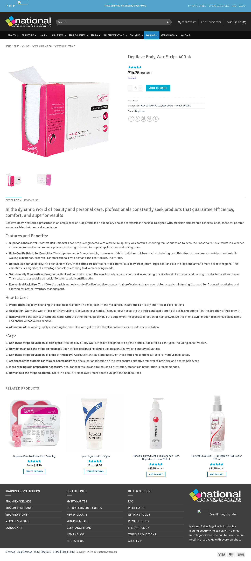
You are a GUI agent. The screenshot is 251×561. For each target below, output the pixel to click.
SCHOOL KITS (14, 527)
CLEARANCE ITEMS (79, 527)
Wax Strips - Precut (64, 46)
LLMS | (57, 552)
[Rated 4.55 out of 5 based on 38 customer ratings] (166, 67)
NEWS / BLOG (75, 534)
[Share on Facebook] (131, 119)
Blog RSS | (47, 552)
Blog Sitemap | (25, 552)
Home (8, 46)
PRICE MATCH (136, 508)
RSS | (37, 552)
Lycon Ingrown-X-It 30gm (95, 456)
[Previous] (5, 438)
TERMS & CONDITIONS (142, 534)
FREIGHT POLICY (138, 527)
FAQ (234, 6)
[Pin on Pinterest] (149, 119)
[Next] (245, 438)
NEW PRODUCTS (77, 514)
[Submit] (168, 22)
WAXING (25, 46)
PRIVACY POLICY (138, 521)
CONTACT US (75, 541)
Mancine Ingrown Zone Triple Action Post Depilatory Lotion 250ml (156, 458)
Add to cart (158, 88)
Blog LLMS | (68, 552)
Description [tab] (13, 200)
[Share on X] (137, 119)
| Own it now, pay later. (222, 514)
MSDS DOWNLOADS (17, 521)
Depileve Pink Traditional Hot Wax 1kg (34, 456)
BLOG (242, 6)
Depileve (139, 111)
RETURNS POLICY (139, 514)
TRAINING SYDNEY (17, 514)
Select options (34, 471)
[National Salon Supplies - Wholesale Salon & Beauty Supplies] (28, 21)
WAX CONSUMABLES (41, 46)
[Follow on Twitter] (14, 6)
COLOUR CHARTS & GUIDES (84, 508)
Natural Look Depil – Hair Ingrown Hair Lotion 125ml (216, 458)
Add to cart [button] (156, 474)
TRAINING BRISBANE (18, 508)
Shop (16, 46)
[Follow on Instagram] (10, 6)
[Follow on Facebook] (7, 6)
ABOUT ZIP (135, 541)
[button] (236, 22)
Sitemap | (11, 552)
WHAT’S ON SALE (77, 521)
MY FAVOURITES (197, 6)
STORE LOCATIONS (218, 6)
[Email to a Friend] (143, 119)
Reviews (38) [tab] (31, 200)
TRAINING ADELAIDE (18, 501)
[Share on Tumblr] (156, 119)
